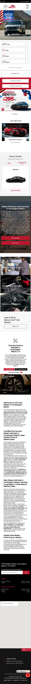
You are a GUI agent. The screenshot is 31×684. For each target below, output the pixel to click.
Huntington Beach (9, 412)
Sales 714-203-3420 (14, 661)
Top (24, 650)
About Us (15, 326)
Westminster (7, 460)
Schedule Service (15, 271)
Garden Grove (19, 412)
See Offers (15, 142)
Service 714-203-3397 (15, 663)
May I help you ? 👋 (22, 671)
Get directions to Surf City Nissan (11, 569)
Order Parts (15, 243)
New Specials (15, 238)
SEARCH (15, 73)
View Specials (9, 369)
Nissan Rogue (15, 521)
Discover (16, 308)
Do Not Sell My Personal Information (15, 678)
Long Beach (15, 460)
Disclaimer (5, 392)
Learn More (22, 391)
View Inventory (15, 190)
